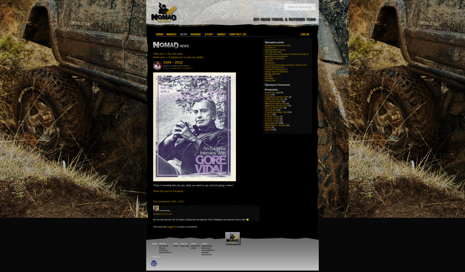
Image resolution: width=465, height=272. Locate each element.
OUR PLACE (206, 248)
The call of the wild (273, 52)
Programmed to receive (275, 50)
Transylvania (270, 110)
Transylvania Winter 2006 (276, 112)
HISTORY (205, 252)
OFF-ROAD (163, 246)
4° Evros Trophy (272, 121)
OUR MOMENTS (208, 250)
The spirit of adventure (275, 58)
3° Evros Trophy (272, 119)
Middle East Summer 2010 (276, 106)
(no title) (268, 76)
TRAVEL (162, 248)
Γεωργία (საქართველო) (276, 69)
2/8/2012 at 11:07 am (162, 214)
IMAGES (162, 244)
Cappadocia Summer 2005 (276, 97)
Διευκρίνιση (270, 63)
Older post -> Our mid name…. (169, 53)
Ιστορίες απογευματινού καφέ (277, 45)
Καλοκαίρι (269, 78)
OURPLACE (164, 250)
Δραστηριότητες (271, 123)
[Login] (305, 34)
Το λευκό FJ (270, 47)
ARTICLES (195, 246)
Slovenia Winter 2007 (274, 108)
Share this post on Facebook (168, 191)
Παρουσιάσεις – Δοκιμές (275, 125)
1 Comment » (187, 68)
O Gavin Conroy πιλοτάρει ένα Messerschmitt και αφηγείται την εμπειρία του (286, 55)
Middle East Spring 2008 (275, 103)
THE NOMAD (206, 246)
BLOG (175, 244)
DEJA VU (269, 61)
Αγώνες (268, 114)
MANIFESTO (206, 255)
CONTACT (156, 257)
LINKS (193, 248)
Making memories (272, 74)
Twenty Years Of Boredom (276, 72)
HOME (154, 244)
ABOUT (204, 244)
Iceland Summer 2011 (274, 99)
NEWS (175, 246)
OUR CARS (184, 246)
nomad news (176, 68)
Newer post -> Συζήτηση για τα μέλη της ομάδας (178, 57)
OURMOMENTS (165, 252)
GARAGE (184, 244)
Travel (267, 95)
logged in (172, 226)
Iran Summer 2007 (273, 101)
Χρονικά (268, 129)
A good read (270, 80)
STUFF (193, 244)
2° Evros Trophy (272, 116)
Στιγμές (268, 127)
